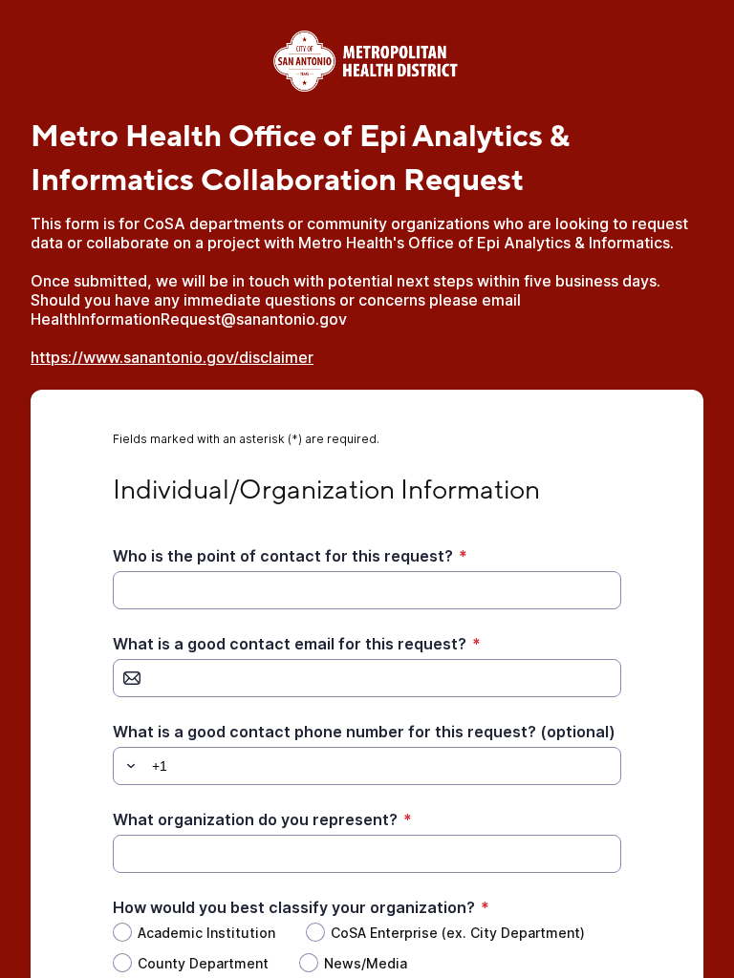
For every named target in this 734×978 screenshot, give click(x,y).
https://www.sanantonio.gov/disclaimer (172, 357)
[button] (128, 766)
